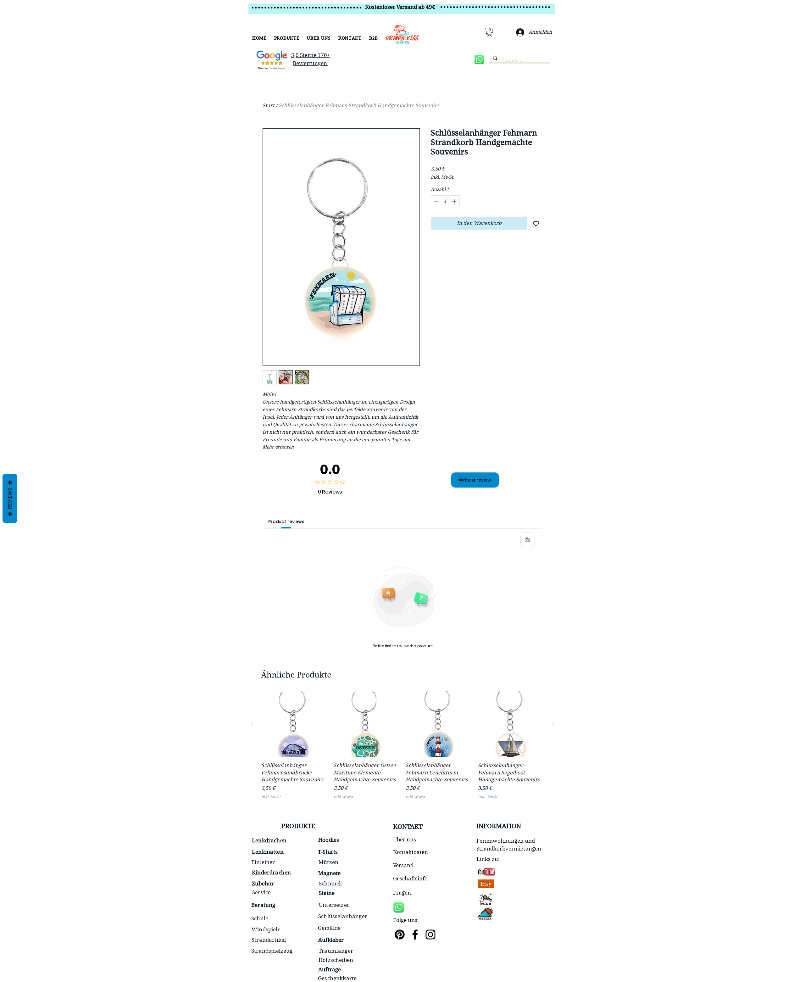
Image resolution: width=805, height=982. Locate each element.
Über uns (404, 839)
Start (269, 106)
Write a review (475, 480)
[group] (402, 749)
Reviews (10, 498)
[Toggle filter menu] (527, 540)
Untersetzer (334, 905)
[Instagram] (430, 934)
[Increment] (455, 201)
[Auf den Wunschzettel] (536, 223)
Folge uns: (406, 920)
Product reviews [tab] (286, 521)
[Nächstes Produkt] (553, 724)
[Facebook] (415, 934)
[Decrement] (436, 201)
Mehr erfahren (278, 447)
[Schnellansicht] (294, 724)
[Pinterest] (399, 934)
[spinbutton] (445, 201)
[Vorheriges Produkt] (252, 724)
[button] (286, 38)
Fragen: (403, 893)
